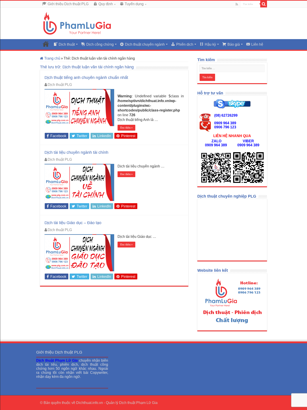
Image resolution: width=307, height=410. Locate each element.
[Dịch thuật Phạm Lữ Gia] (77, 23)
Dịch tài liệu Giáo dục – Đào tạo (72, 223)
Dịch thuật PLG (60, 85)
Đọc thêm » (126, 127)
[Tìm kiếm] (263, 4)
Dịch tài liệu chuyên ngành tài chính (76, 152)
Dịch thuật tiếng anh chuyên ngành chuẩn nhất (86, 77)
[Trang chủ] (46, 44)
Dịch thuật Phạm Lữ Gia (138, 403)
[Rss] (236, 4)
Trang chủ (51, 58)
